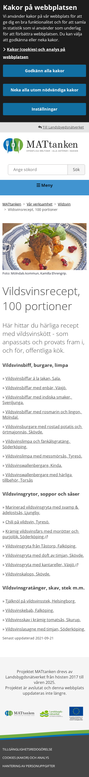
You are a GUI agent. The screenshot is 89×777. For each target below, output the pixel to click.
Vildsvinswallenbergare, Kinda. (33, 465)
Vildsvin (64, 204)
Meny (46, 185)
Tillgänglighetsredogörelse (27, 749)
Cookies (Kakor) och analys (25, 757)
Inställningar (44, 109)
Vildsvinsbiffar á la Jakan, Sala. (33, 378)
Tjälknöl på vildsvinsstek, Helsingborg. (40, 601)
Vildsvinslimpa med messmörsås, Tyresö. (43, 456)
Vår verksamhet (39, 204)
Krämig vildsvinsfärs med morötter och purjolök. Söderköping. (40, 534)
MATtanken (11, 204)
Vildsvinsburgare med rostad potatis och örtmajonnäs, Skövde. (42, 429)
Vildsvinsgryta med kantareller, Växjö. (42, 564)
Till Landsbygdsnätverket (63, 127)
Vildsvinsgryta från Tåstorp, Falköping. (40, 546)
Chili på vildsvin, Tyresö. (27, 522)
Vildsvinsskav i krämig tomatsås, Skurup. (43, 619)
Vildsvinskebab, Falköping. (29, 610)
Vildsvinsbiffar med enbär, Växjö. (36, 387)
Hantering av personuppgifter (28, 766)
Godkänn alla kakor (44, 70)
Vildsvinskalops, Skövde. (27, 574)
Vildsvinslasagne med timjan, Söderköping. (45, 629)
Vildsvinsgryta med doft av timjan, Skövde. (44, 555)
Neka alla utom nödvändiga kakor (44, 90)
